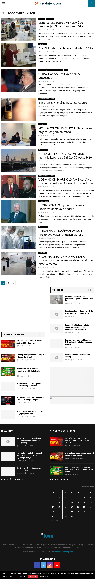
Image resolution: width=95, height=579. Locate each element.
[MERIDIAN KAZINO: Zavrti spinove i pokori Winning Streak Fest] (8, 386)
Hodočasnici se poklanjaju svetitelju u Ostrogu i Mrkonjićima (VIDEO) (79, 312)
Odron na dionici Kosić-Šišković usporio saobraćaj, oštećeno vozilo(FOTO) (29, 440)
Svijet (40, 149)
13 (91, 502)
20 (91, 507)
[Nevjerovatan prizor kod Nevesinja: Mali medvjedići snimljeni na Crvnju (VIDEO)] (56, 343)
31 (72, 516)
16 (66, 507)
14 (53, 507)
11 (78, 502)
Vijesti (66, 70)
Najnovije (41, 18)
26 (84, 512)
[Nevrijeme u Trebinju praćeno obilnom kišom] (8, 471)
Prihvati (33, 576)
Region (41, 201)
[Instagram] (50, 565)
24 (72, 512)
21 (53, 512)
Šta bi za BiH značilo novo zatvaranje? (63, 102)
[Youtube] (57, 565)
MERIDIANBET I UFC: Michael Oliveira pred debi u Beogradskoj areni (30, 398)
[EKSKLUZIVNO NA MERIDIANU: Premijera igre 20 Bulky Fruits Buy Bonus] (8, 371)
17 (72, 507)
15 (59, 507)
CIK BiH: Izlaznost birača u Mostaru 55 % (65, 48)
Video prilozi (58, 289)
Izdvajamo (7, 431)
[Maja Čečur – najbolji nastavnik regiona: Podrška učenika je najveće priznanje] (8, 456)
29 (59, 516)
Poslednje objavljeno (14, 334)
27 (91, 512)
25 (78, 512)
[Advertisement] (23, 309)
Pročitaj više (44, 576)
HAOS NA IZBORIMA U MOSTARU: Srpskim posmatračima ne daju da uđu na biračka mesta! (65, 260)
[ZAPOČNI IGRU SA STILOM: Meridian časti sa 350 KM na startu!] (8, 344)
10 (72, 502)
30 (66, 516)
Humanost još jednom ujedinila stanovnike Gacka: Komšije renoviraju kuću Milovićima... (77, 327)
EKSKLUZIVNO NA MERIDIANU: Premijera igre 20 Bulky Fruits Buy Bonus (29, 370)
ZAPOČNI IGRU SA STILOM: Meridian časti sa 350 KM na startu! (29, 341)
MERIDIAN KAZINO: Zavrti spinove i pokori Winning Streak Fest (29, 384)
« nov (52, 520)
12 (84, 502)
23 (66, 512)
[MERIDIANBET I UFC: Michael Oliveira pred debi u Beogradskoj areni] (8, 400)
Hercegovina (49, 18)
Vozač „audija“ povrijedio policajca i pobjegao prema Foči (30, 412)
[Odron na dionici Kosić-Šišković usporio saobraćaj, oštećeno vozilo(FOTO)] (8, 441)
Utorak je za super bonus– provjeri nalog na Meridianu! (30, 355)
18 (78, 507)
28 (53, 516)
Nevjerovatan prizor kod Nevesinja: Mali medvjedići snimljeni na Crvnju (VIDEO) (78, 341)
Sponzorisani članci (62, 431)
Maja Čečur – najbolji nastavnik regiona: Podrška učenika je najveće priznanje (29, 455)
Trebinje (60, 70)
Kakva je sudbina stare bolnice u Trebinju (77, 355)
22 (59, 512)
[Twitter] (43, 565)
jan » (58, 520)
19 (84, 507)
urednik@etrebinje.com (64, 552)
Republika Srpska (44, 70)
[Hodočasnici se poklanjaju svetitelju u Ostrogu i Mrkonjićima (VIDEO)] (56, 314)
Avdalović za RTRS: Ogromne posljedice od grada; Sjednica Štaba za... (79, 298)
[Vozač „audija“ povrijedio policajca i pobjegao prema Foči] (8, 414)
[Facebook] (37, 565)
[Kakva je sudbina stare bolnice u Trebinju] (56, 357)
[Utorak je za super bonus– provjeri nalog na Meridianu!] (8, 358)
